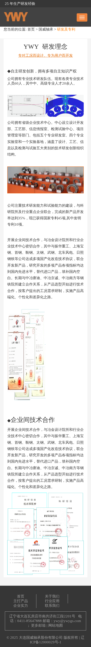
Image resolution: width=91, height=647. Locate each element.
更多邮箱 (38, 625)
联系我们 (52, 606)
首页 (31, 29)
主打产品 (20, 601)
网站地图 (55, 625)
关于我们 (52, 596)
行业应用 (52, 601)
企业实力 (20, 606)
